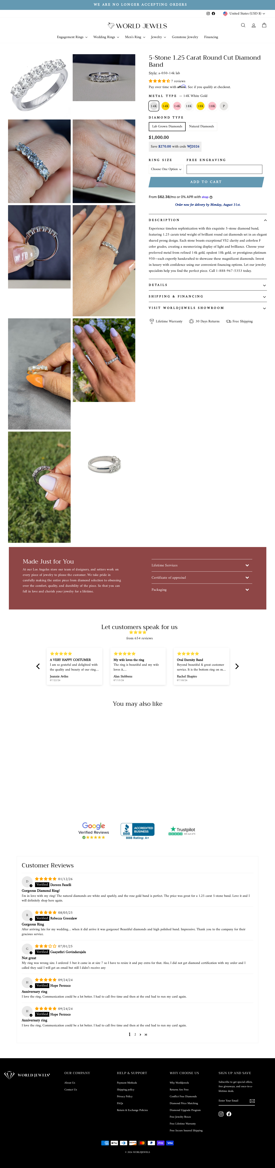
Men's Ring (133, 37)
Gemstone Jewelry (185, 37)
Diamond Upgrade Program (185, 1110)
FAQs (120, 1103)
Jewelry (157, 37)
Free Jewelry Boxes (180, 1116)
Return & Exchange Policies (132, 1110)
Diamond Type (166, 117)
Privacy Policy (124, 1096)
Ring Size (161, 160)
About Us (69, 1082)
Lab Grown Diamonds (167, 127)
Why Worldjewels (179, 1082)
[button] (160, 81)
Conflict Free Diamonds (183, 1096)
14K (154, 106)
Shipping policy (125, 1089)
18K (189, 106)
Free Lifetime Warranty (183, 1123)
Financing (211, 37)
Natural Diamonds (201, 127)
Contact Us (70, 1089)
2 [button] (135, 1034)
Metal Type (178, 96)
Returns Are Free (179, 1089)
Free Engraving (206, 160)
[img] (139, 632)
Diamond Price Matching (184, 1103)
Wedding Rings (104, 37)
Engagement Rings (70, 37)
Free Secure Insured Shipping (186, 1130)
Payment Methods (127, 1082)
